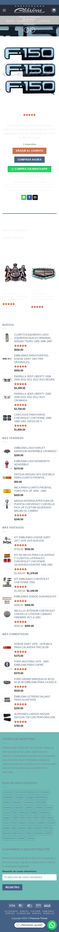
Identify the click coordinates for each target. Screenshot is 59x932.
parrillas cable (9, 828)
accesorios (8, 792)
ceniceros (29, 802)
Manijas (36, 913)
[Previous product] (32, 29)
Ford (36, 182)
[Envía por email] (35, 197)
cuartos (48, 807)
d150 (12, 190)
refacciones (44, 190)
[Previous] (2, 287)
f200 (29, 818)
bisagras (20, 797)
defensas (24, 812)
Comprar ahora (29, 159)
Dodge (34, 812)
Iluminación (25, 21)
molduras (41, 823)
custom (6, 812)
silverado (38, 833)
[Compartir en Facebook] (29, 197)
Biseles (24, 911)
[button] (4, 10)
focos (5, 823)
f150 (22, 818)
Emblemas (28, 182)
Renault (30, 24)
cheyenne (7, 807)
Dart (15, 812)
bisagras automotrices (37, 797)
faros (50, 818)
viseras (30, 838)
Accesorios (11, 911)
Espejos (9, 913)
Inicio (10, 21)
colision (51, 187)
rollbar (28, 833)
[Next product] (26, 29)
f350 (43, 818)
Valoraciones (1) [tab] (12, 223)
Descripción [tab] (9, 216)
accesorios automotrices (25, 187)
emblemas (20, 190)
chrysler (18, 807)
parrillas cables (26, 828)
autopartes (42, 187)
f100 (15, 818)
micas (31, 823)
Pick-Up (48, 828)
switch (48, 833)
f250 (36, 818)
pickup (34, 190)
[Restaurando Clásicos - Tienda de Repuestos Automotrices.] (29, 9)
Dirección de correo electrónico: (19, 871)
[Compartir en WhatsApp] (23, 197)
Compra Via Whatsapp (31, 169)
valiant (21, 838)
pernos (39, 828)
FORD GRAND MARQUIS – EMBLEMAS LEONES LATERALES (14, 297)
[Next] (56, 287)
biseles (6, 802)
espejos (6, 818)
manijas (21, 823)
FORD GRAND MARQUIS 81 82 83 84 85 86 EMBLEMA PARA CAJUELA (42, 298)
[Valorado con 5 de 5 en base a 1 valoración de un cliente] (29, 115)
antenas (45, 792)
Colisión (35, 911)
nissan (51, 823)
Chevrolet (40, 802)
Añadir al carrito (29, 150)
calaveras (17, 802)
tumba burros (9, 838)
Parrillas (49, 913)
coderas (29, 807)
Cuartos (43, 21)
